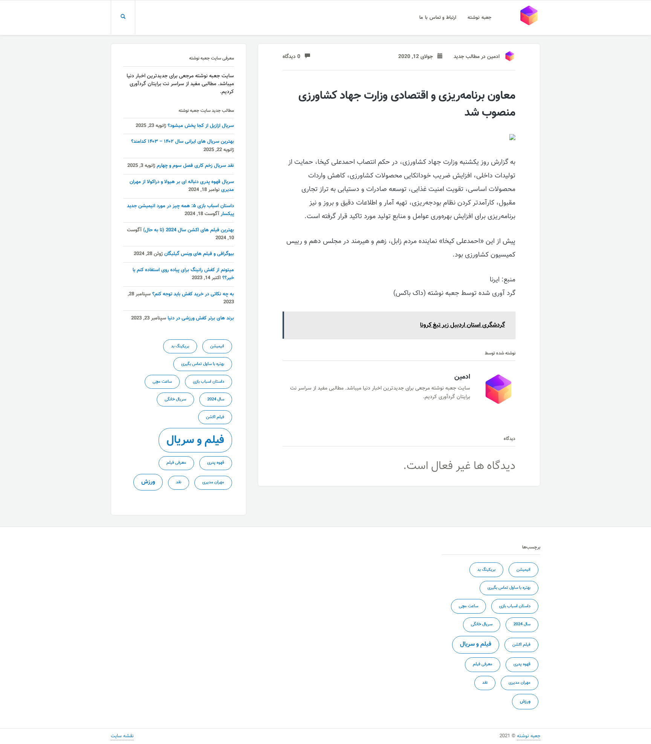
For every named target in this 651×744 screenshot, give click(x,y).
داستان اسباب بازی (208, 382)
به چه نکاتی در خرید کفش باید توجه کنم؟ (193, 294)
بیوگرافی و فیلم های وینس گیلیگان (199, 254)
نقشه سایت (122, 736)
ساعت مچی (162, 382)
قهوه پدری (215, 463)
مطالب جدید (467, 57)
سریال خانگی (175, 399)
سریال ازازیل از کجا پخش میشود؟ (201, 126)
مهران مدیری (213, 482)
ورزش (148, 481)
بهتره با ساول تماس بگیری (202, 364)
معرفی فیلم (176, 463)
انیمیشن (217, 346)
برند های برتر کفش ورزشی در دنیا (201, 318)
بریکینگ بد (180, 346)
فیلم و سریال (195, 440)
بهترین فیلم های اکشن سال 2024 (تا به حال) (188, 230)
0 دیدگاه (294, 57)
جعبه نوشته (479, 17)
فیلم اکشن (215, 417)
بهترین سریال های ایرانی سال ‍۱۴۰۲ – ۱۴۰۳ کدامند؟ (182, 141)
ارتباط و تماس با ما (437, 17)
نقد (178, 482)
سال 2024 (215, 399)
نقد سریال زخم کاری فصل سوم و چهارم (195, 166)
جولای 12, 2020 (417, 57)
